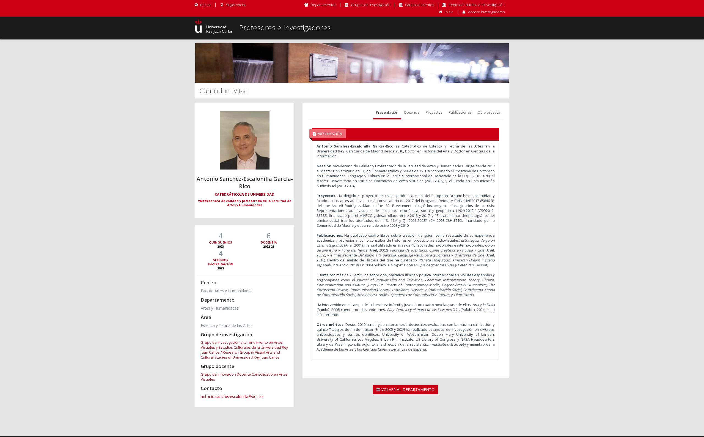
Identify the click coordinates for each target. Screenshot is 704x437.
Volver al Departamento (407, 389)
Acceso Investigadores (486, 11)
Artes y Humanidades (220, 308)
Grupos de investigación (371, 4)
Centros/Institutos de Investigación (477, 4)
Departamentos (323, 4)
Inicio (449, 11)
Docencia (412, 112)
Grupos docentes (419, 4)
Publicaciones (460, 112)
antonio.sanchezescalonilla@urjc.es (232, 396)
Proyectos (434, 112)
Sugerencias (235, 4)
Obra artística (489, 112)
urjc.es (205, 4)
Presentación (387, 112)
